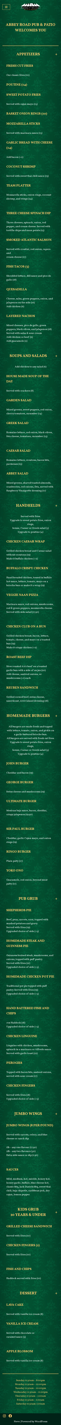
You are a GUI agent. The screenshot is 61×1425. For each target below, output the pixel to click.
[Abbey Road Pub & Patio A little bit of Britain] (30, 7)
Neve (17, 1421)
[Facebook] (10, 1416)
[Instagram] (4, 1416)
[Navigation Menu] (6, 7)
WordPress (41, 1421)
